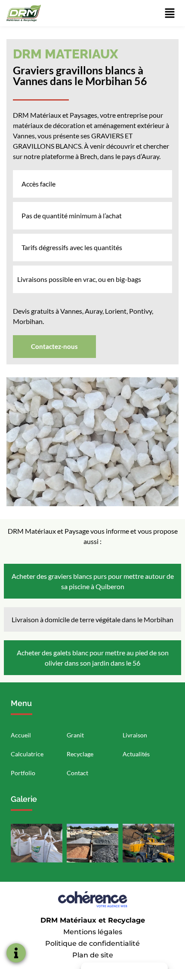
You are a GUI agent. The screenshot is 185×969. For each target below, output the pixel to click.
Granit (75, 735)
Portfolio (23, 772)
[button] (54, 346)
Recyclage (80, 754)
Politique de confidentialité (92, 943)
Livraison (135, 735)
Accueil (21, 735)
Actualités (136, 754)
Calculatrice (27, 754)
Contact (77, 772)
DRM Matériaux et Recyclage (92, 920)
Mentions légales (92, 932)
